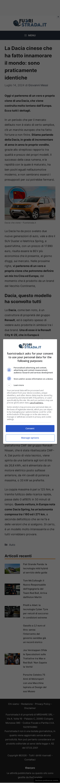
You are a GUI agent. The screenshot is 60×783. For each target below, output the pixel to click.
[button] (30, 385)
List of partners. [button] (36, 402)
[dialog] (30, 391)
